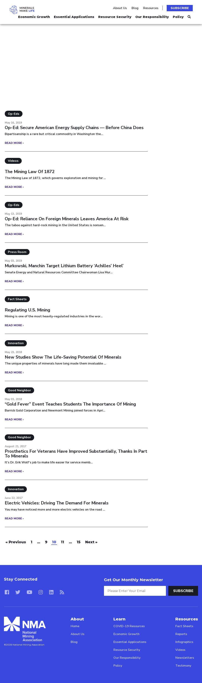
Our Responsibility (152, 17)
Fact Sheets (184, 626)
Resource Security (114, 17)
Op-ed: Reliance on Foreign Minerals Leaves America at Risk (66, 218)
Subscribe (180, 8)
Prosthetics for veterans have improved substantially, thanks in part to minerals (76, 453)
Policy (178, 17)
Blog (135, 8)
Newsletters (184, 658)
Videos (180, 650)
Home (75, 626)
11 (62, 542)
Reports (181, 634)
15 (78, 542)
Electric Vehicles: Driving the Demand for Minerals (56, 503)
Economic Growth (34, 17)
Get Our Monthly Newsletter (133, 579)
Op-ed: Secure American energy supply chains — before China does (74, 127)
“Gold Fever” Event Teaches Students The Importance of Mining (70, 404)
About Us (120, 8)
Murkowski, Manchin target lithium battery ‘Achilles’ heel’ (64, 265)
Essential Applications (74, 17)
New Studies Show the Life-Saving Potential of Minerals (63, 357)
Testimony (183, 665)
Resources (150, 8)
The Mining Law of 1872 (29, 171)
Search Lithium (27, 42)
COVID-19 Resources (129, 626)
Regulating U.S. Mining (27, 310)
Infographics (184, 642)
